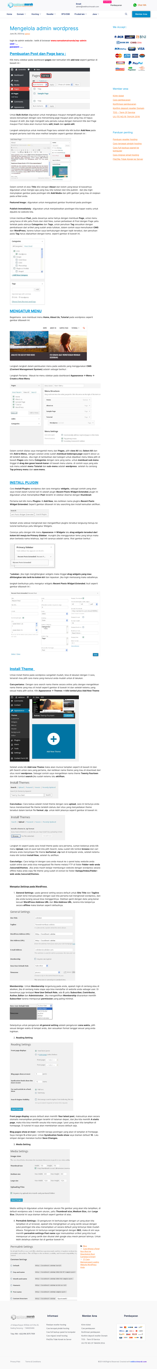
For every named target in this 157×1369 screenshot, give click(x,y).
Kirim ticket (118, 96)
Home (9, 14)
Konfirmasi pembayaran (124, 104)
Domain (20, 14)
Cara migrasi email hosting (126, 155)
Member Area (141, 14)
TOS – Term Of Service (124, 112)
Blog (85, 1246)
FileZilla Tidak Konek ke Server (128, 159)
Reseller (50, 14)
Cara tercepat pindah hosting (127, 143)
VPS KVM (65, 14)
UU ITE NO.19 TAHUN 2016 (126, 116)
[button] (126, 14)
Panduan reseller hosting (125, 139)
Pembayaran (116, 5)
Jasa (94, 14)
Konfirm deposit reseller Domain (128, 108)
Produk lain (80, 14)
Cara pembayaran (122, 100)
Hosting (35, 14)
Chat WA (141, 5)
